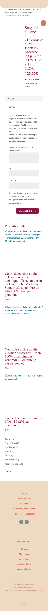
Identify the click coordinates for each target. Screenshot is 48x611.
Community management (24, 509)
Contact (24, 549)
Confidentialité (24, 564)
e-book (8, 451)
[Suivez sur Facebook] (21, 522)
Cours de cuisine (24, 499)
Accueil (8, 9)
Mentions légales (24, 569)
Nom (11, 168)
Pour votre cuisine (13, 464)
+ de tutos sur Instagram (24, 514)
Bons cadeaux (11, 443)
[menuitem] (24, 4)
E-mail (12, 181)
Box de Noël (10, 447)
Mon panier (24, 554)
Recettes (24, 504)
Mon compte (24, 559)
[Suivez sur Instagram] (27, 522)
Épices (7, 456)
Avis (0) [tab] (11, 99)
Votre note (14, 147)
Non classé (16, 9)
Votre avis (14, 151)
